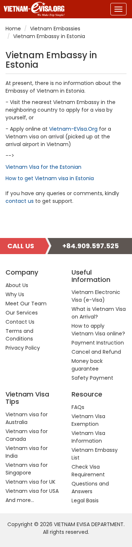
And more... (20, 500)
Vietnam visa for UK (30, 481)
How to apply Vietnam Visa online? (98, 329)
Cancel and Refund (96, 352)
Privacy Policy (23, 347)
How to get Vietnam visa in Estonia (50, 178)
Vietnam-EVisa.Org (73, 129)
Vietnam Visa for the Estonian (43, 167)
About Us (17, 285)
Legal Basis (85, 500)
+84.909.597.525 (90, 245)
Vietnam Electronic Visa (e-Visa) (96, 296)
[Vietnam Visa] (32, 9)
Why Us (15, 294)
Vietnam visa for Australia (27, 418)
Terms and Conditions (19, 334)
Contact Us (20, 321)
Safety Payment (92, 378)
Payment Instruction (98, 342)
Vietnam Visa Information (88, 436)
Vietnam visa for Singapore (27, 468)
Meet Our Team (26, 303)
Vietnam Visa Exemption (88, 420)
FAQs (78, 407)
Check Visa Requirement (88, 470)
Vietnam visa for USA (32, 491)
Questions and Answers (90, 487)
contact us (20, 201)
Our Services (22, 312)
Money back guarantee (87, 364)
